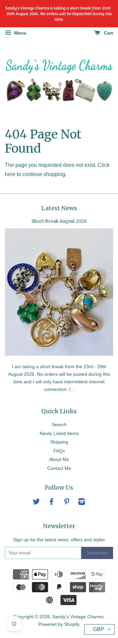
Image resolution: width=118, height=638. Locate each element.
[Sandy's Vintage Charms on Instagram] (81, 502)
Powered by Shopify (59, 624)
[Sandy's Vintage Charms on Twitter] (36, 502)
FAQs (59, 450)
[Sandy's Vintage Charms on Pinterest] (66, 502)
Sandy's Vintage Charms (78, 616)
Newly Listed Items (59, 433)
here (10, 174)
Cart (108, 33)
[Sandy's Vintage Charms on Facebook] (51, 502)
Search (59, 424)
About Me (59, 459)
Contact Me (59, 468)
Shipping (59, 442)
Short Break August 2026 (59, 221)
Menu (20, 33)
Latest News (59, 208)
